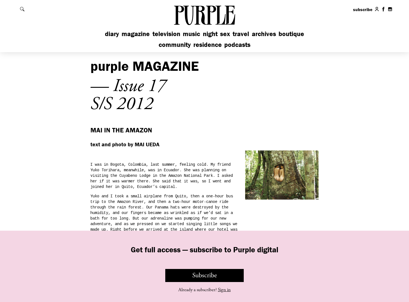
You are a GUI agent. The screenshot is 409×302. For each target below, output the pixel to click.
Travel (241, 34)
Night (210, 34)
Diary (112, 34)
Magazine (136, 34)
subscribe (363, 9)
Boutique (291, 34)
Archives (264, 34)
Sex (225, 34)
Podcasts (237, 45)
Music (191, 34)
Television (166, 34)
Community (175, 45)
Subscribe (204, 275)
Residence (207, 45)
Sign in (224, 290)
